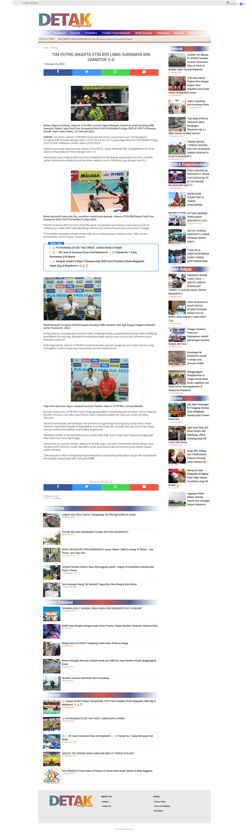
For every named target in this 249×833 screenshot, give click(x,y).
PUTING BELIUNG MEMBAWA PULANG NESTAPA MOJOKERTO (95, 532)
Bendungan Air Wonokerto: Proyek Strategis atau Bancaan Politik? (197, 357)
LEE (118, 829)
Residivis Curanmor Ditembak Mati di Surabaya (85, 678)
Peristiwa (91, 33)
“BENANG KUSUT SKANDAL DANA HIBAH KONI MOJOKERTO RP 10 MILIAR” (102, 608)
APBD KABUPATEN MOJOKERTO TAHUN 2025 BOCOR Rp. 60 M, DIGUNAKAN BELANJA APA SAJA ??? (188, 178)
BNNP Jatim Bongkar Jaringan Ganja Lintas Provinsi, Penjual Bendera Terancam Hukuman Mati (109, 626)
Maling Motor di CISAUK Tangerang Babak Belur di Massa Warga (95, 643)
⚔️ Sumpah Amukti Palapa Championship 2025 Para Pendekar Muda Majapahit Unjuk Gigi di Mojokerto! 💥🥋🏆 (109, 702)
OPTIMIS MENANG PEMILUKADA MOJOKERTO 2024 (197, 216)
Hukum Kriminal (199, 33)
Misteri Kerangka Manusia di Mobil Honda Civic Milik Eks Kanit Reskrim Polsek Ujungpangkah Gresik (109, 662)
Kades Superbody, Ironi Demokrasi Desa (198, 102)
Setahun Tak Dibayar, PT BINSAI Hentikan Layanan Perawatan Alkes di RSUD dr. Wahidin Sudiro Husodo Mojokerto (188, 62)
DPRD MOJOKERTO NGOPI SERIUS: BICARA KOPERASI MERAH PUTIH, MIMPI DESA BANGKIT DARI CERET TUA (188, 311)
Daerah (75, 33)
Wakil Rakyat (143, 33)
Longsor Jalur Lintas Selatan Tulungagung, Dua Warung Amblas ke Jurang (98, 514)
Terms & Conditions (162, 806)
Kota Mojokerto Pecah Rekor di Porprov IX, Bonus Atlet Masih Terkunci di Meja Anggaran (107, 771)
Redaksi (105, 802)
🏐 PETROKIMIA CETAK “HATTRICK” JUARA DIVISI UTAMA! (87, 247)
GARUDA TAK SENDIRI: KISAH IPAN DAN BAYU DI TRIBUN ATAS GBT (98, 753)
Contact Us (106, 806)
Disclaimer (158, 811)
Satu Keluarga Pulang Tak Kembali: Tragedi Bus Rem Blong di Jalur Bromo (99, 584)
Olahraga (163, 33)
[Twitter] (86, 72)
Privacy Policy (160, 802)
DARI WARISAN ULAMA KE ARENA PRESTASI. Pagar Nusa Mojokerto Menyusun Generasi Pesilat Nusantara (95, 39)
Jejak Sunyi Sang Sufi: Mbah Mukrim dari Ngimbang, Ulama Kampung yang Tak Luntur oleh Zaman (188, 435)
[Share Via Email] (144, 72)
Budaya (179, 33)
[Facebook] (58, 72)
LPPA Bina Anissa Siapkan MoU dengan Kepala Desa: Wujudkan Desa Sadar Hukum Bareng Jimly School (188, 85)
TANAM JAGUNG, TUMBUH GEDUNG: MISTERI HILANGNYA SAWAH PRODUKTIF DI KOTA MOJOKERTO (189, 149)
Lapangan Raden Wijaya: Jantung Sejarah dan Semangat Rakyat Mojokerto (198, 499)
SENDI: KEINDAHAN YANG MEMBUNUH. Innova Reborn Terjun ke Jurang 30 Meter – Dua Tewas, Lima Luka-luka (107, 551)
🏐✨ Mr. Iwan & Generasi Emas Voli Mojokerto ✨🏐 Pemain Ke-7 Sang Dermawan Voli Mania (107, 737)
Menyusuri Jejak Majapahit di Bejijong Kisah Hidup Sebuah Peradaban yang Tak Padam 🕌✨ (188, 477)
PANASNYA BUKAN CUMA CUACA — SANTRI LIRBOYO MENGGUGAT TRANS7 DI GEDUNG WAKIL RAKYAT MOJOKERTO (187, 284)
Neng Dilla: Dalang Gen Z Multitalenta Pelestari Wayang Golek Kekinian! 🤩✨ (198, 456)
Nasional (59, 33)
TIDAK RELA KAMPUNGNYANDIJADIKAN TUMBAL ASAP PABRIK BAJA (198, 255)
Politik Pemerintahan (116, 33)
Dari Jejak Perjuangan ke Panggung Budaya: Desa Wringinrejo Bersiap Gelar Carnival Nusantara (188, 411)
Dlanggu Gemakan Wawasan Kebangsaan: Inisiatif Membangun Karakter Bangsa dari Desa (188, 336)
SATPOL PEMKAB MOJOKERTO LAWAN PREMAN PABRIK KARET (198, 236)
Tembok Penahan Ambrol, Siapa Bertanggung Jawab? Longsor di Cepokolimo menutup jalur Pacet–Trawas (108, 568)
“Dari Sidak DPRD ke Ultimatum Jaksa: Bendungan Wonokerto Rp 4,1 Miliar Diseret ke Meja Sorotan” (188, 126)
